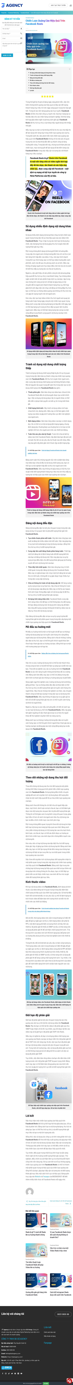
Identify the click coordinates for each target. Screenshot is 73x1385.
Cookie (31, 1383)
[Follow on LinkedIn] (18, 1373)
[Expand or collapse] (70, 69)
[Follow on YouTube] (21, 1373)
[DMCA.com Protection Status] (6, 1368)
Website (38, 1176)
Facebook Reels (25, 12)
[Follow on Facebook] (2, 1373)
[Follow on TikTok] (9, 1373)
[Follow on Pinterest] (15, 1373)
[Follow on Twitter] (12, 1373)
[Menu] (70, 5)
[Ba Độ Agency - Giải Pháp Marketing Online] (12, 5)
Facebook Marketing (13, 12)
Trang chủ (3, 12)
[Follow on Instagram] (5, 1373)
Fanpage (46, 1176)
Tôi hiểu (46, 1383)
